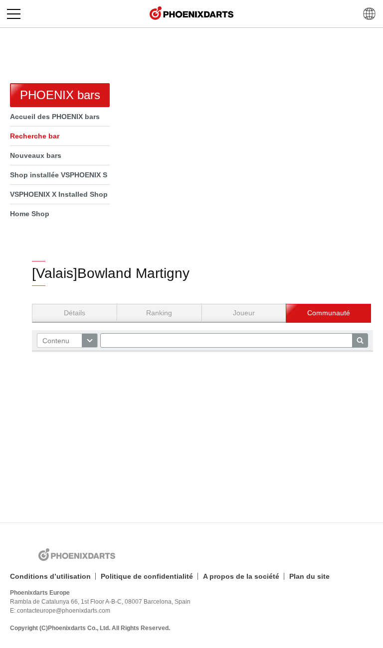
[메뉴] (13, 13)
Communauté (328, 313)
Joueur (244, 313)
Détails (74, 313)
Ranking (159, 313)
